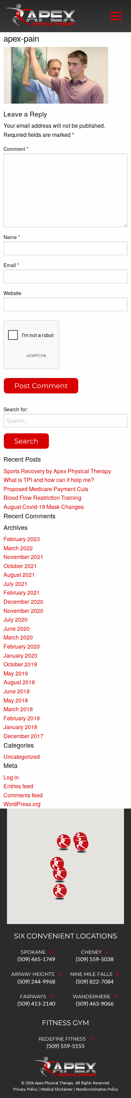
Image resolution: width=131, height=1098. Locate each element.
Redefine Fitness (62, 1039)
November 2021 (23, 557)
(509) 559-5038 (95, 959)
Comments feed (23, 795)
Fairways (33, 996)
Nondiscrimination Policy (97, 1089)
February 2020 (21, 646)
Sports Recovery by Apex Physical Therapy (57, 471)
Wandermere (91, 996)
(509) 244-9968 (36, 982)
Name (11, 236)
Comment (15, 148)
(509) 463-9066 (95, 1004)
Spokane (33, 952)
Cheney (91, 952)
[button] (81, 845)
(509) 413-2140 (36, 1004)
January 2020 (20, 655)
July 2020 (15, 619)
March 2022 (18, 548)
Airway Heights (32, 974)
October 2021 (20, 566)
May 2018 (15, 700)
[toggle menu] (115, 16)
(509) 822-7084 (95, 982)
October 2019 (20, 664)
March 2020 (18, 637)
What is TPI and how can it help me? (48, 480)
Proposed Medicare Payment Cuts (45, 489)
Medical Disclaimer (57, 1089)
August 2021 (19, 575)
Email (11, 264)
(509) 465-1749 (36, 959)
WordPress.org (22, 804)
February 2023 (21, 539)
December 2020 (23, 601)
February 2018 (21, 718)
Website (12, 292)
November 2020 (23, 611)
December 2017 (23, 736)
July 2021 (15, 584)
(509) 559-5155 (66, 1046)
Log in (11, 777)
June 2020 (16, 628)
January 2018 (20, 727)
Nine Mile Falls (91, 974)
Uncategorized (21, 757)
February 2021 (21, 592)
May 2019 (15, 673)
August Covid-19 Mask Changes (43, 507)
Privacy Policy (25, 1089)
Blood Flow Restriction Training (42, 498)
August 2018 (19, 682)
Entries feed (18, 786)
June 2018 (16, 691)
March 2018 (18, 709)
